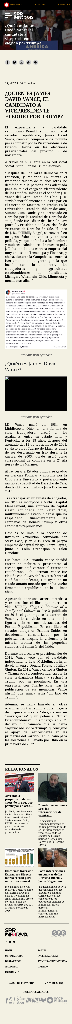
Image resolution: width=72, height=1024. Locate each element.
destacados (13, 961)
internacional (48, 955)
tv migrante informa (52, 961)
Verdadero (44, 4)
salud (42, 950)
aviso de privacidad (22, 983)
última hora (14, 955)
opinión (43, 966)
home (9, 950)
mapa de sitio (53, 983)
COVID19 (19, 4)
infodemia (12, 972)
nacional (11, 966)
